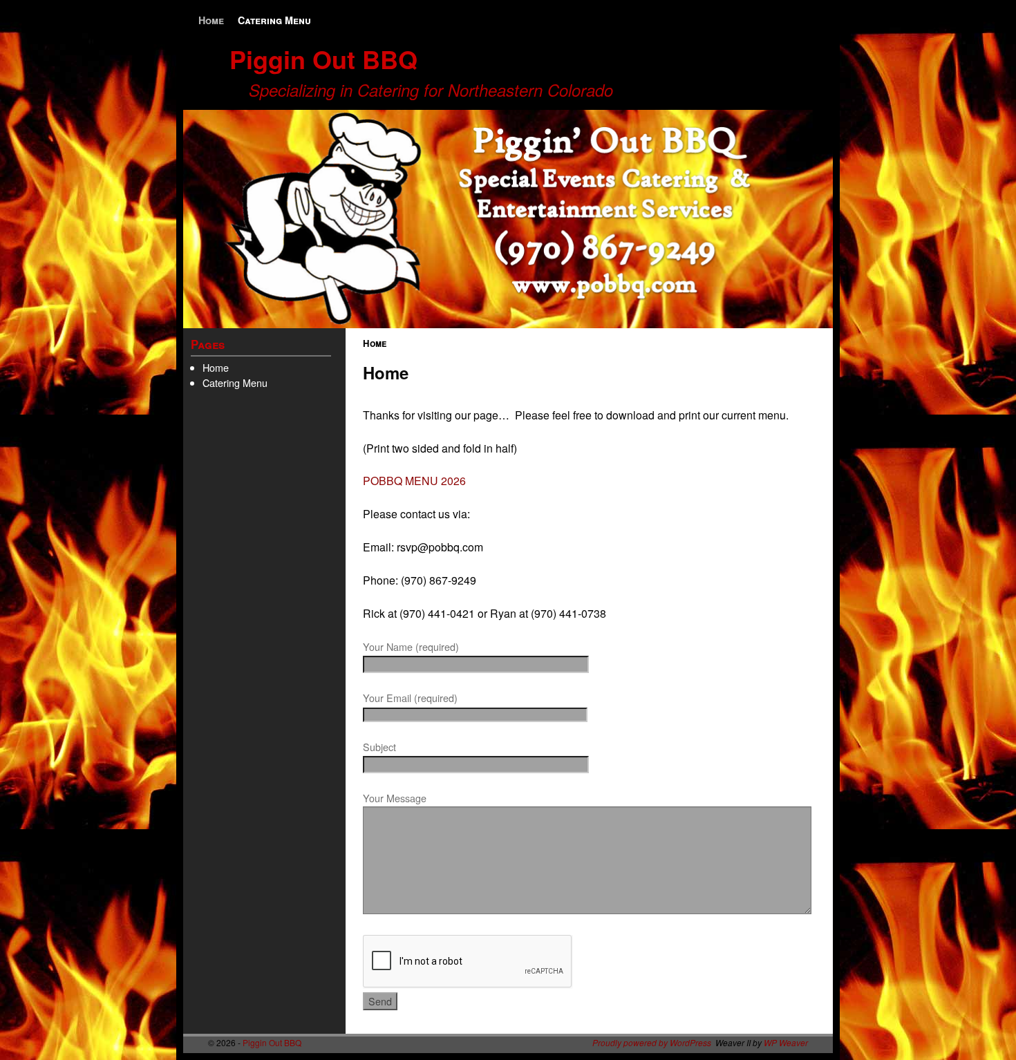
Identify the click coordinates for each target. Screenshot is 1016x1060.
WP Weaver (786, 1042)
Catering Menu (274, 20)
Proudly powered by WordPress (651, 1042)
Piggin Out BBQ (323, 59)
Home (211, 20)
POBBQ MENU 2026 (414, 481)
